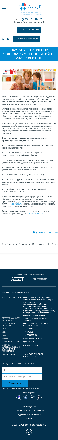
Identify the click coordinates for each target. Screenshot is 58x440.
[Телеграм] (32, 397)
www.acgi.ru (48, 300)
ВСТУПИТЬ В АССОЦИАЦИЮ (26, 39)
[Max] (18, 397)
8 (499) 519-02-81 (31, 19)
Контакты (29, 419)
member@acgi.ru (30, 345)
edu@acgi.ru (16, 204)
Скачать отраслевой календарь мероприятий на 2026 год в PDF (29, 54)
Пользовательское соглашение (29, 410)
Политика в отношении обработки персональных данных (20, 388)
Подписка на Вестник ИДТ (29, 414)
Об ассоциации (29, 406)
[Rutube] (39, 397)
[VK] (25, 397)
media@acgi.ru (29, 356)
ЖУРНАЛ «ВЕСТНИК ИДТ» (29, 30)
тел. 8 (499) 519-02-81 (33, 354)
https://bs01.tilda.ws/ (35, 213)
